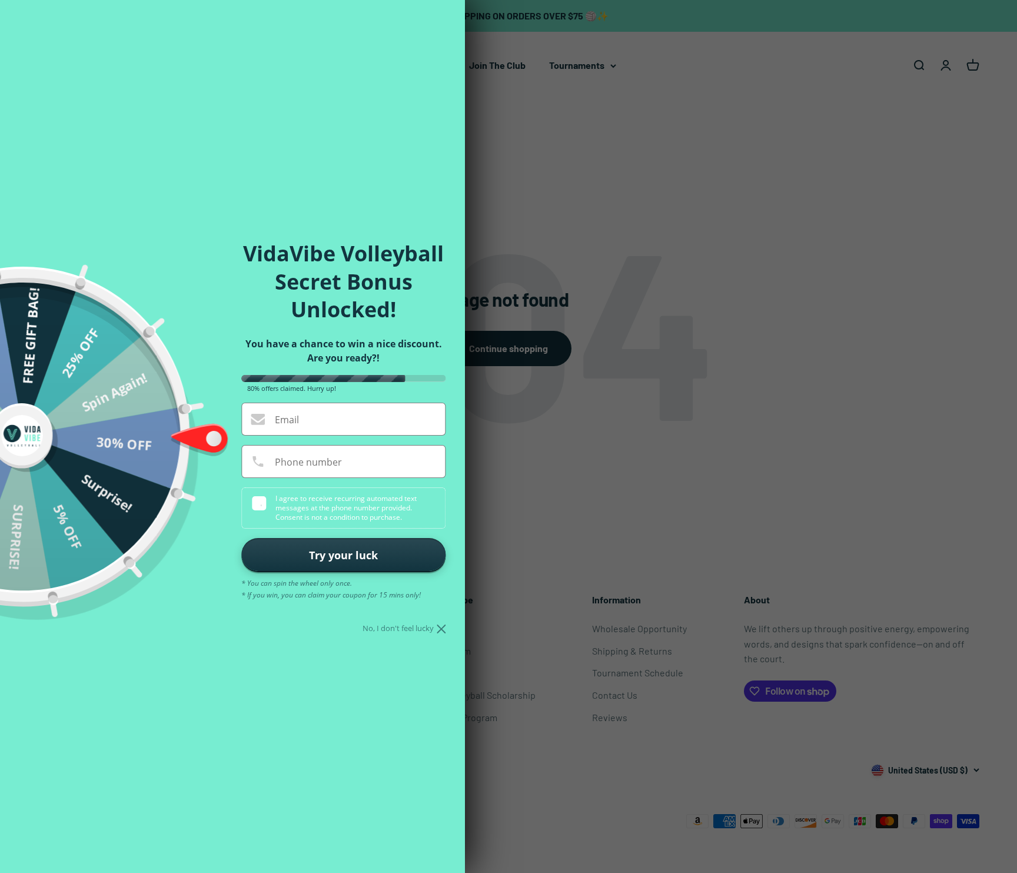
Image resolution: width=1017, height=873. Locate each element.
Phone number (308, 462)
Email (287, 419)
